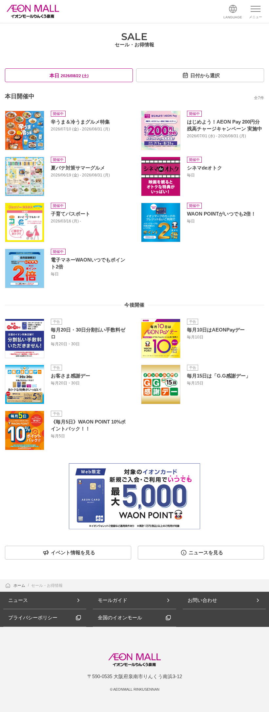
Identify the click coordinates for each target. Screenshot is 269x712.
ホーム (19, 585)
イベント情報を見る (73, 552)
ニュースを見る (206, 552)
